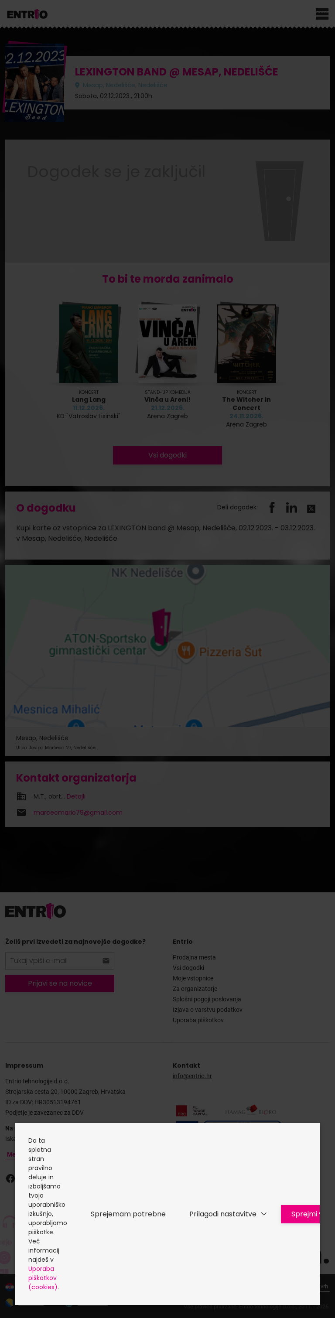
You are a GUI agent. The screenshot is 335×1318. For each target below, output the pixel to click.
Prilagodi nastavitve (222, 1214)
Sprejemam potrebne (128, 1214)
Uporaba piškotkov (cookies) (43, 1277)
